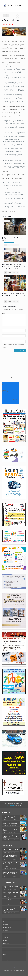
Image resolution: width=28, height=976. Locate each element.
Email (3, 333)
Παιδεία (4, 954)
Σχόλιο (4, 313)
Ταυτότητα (5, 921)
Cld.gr (16, 971)
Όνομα (4, 328)
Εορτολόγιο (13, 377)
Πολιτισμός (5, 948)
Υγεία (4, 957)
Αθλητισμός (5, 960)
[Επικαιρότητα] (14, 6)
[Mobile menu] (26, 3)
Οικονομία (5, 946)
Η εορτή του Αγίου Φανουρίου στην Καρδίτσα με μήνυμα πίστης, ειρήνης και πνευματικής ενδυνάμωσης (14, 295)
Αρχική (4, 934)
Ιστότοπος (4, 339)
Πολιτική (5, 940)
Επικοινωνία (5, 930)
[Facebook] (13, 974)
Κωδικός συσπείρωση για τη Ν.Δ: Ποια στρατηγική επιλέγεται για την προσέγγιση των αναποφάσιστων (14, 266)
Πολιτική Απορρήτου (7, 927)
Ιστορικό (4, 918)
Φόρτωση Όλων (22, 15)
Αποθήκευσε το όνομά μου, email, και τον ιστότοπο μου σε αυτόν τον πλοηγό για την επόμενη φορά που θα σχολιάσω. (13, 346)
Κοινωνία (5, 951)
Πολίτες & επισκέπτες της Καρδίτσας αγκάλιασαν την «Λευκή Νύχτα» (13, 239)
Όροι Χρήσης (5, 924)
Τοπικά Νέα (5, 937)
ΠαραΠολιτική (6, 943)
